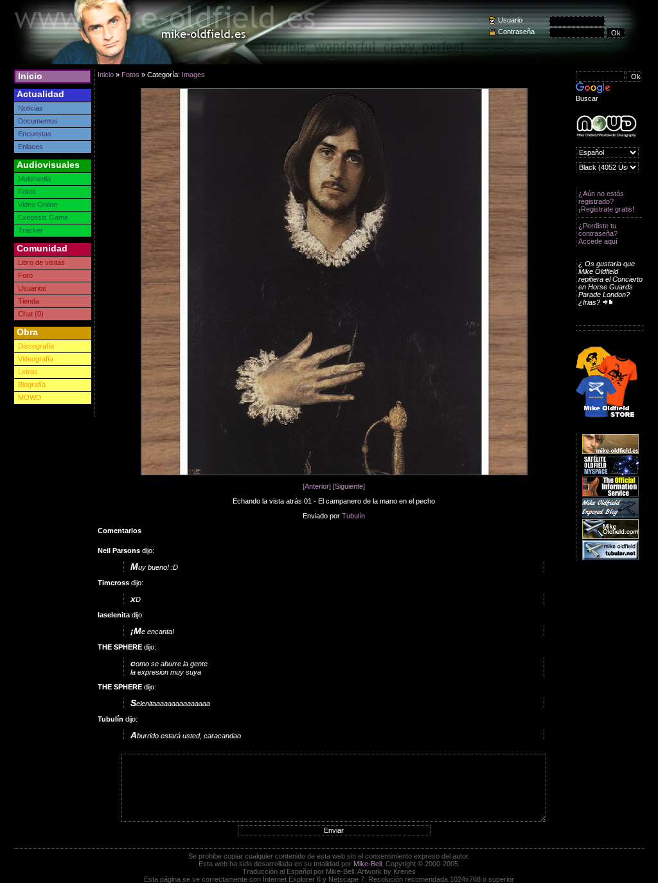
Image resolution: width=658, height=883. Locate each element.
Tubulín (353, 516)
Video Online (37, 204)
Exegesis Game (43, 217)
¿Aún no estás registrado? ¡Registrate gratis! (606, 201)
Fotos (27, 192)
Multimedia (34, 179)
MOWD (29, 397)
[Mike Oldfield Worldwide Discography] (606, 126)
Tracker (30, 230)
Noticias (30, 108)
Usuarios (32, 288)
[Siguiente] (349, 486)
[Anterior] (317, 486)
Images (193, 74)
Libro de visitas (41, 262)
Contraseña (516, 31)
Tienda (28, 301)
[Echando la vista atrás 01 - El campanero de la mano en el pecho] (334, 473)
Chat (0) (31, 314)
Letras (28, 372)
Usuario (510, 20)
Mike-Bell (367, 864)
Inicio (30, 76)
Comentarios (119, 530)
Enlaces (30, 146)
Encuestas (34, 134)
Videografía (35, 359)
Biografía (32, 384)
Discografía (36, 346)
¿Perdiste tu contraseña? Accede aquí (598, 233)
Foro (25, 275)
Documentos (38, 121)
